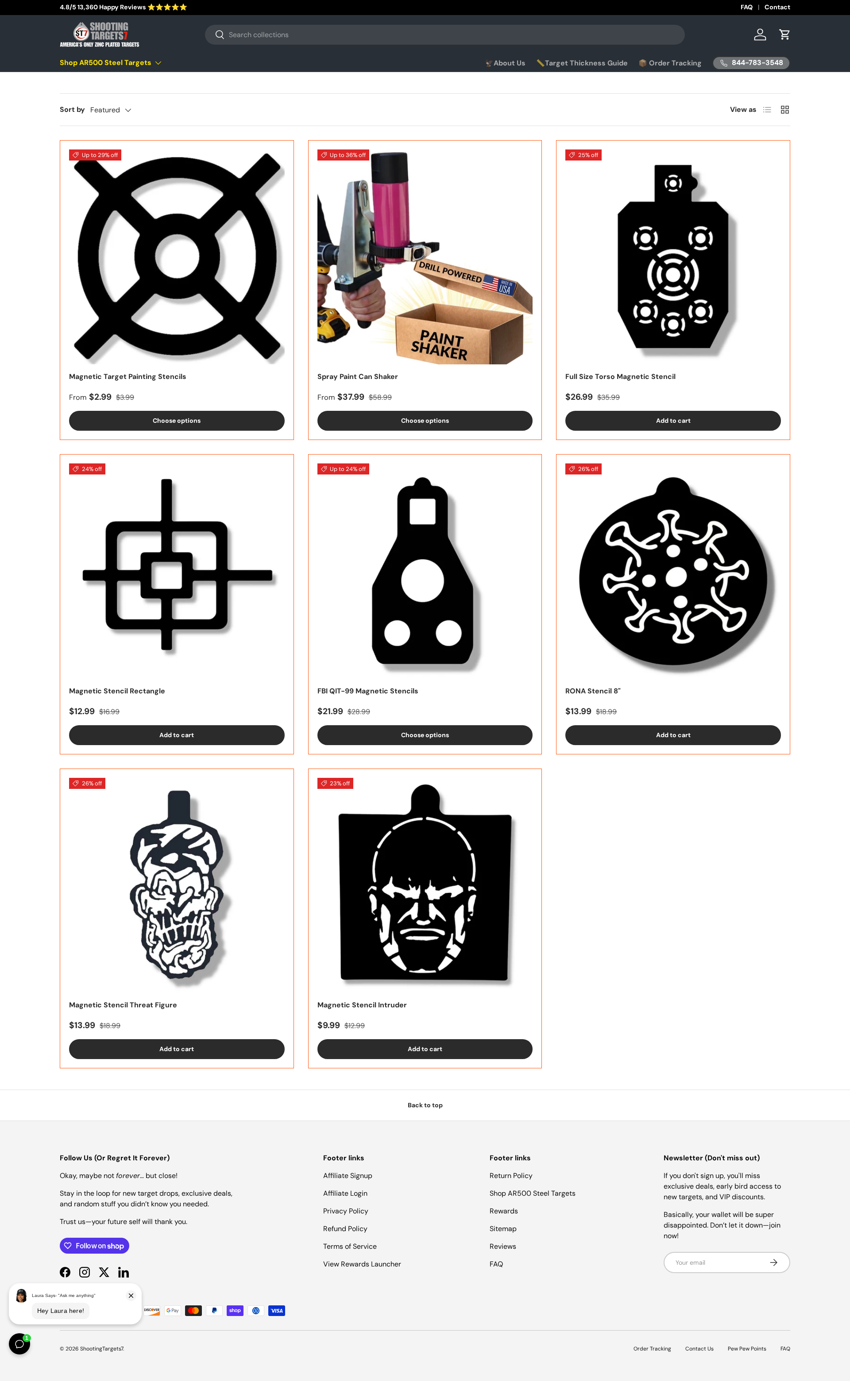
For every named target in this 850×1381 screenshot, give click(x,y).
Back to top (425, 1105)
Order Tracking (652, 1348)
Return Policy (511, 1175)
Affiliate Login (345, 1193)
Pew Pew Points (747, 1348)
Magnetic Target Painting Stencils (127, 376)
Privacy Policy (345, 1211)
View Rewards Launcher (362, 1264)
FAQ (747, 7)
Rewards (504, 1211)
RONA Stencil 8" (593, 691)
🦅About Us (505, 63)
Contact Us (699, 1348)
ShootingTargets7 (101, 1348)
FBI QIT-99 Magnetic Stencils (367, 691)
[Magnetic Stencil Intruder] (425, 885)
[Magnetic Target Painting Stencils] (177, 257)
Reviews (503, 1246)
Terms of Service (350, 1246)
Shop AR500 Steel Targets (105, 62)
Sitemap (503, 1228)
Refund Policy (345, 1228)
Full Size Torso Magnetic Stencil (620, 376)
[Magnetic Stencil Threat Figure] (177, 885)
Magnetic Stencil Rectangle (117, 691)
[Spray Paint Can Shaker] (425, 257)
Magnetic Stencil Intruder (362, 1005)
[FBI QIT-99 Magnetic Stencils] (425, 571)
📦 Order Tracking (670, 63)
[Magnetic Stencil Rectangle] (177, 571)
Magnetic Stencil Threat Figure (123, 1005)
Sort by (72, 109)
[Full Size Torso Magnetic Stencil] (673, 257)
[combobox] (445, 35)
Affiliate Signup (347, 1175)
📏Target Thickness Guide (582, 63)
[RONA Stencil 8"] (673, 571)
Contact (777, 7)
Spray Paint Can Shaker (357, 376)
